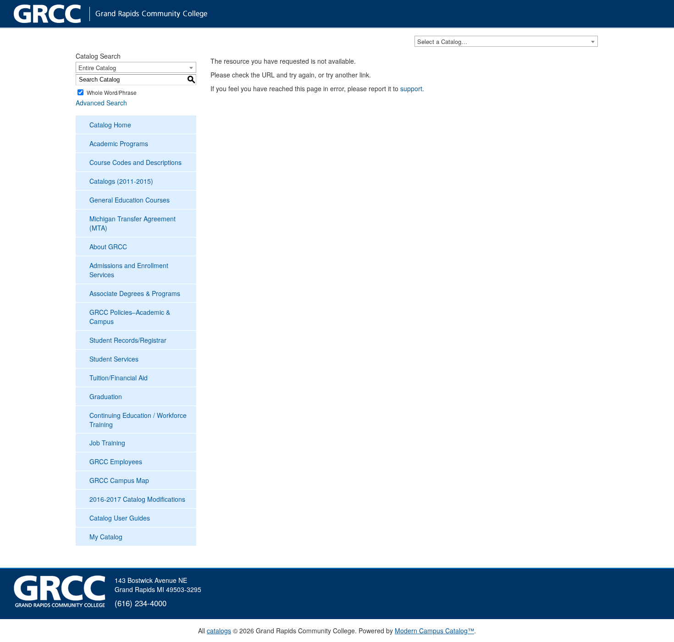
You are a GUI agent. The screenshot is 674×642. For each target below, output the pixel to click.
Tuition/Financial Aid (118, 377)
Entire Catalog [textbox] (97, 67)
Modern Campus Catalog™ (434, 630)
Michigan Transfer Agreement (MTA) (132, 223)
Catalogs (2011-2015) (121, 181)
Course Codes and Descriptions (135, 162)
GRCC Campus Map (119, 480)
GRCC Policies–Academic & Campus (129, 316)
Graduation (105, 396)
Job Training (107, 442)
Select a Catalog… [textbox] (442, 41)
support (411, 88)
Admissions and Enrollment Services (128, 270)
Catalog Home (110, 124)
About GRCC (108, 246)
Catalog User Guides (119, 517)
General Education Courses (129, 199)
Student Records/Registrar (127, 340)
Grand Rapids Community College (128, 14)
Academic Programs (118, 143)
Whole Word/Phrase (112, 92)
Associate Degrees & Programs (134, 293)
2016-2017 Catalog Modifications (137, 499)
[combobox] (506, 41)
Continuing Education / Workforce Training (138, 420)
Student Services (113, 358)
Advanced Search (101, 102)
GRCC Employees (115, 461)
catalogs (219, 630)
